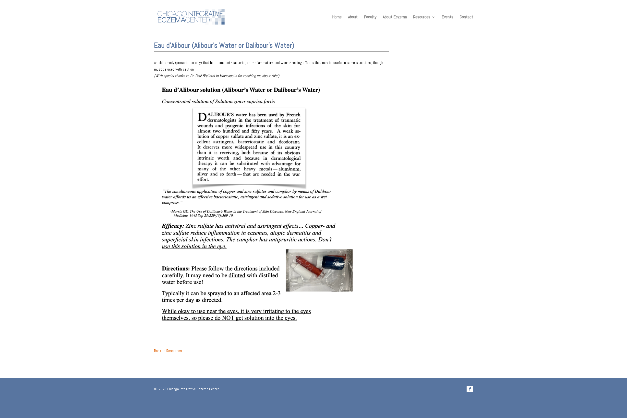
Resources (421, 17)
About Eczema (395, 17)
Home (337, 17)
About (353, 17)
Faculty (370, 17)
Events (447, 17)
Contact (466, 17)
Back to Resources (168, 350)
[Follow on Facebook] (470, 389)
